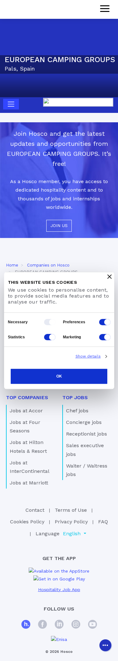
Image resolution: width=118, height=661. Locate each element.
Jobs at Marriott (29, 483)
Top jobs (75, 397)
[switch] (104, 322)
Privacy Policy (71, 522)
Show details (88, 356)
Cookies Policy (27, 522)
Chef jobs (77, 411)
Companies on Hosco (48, 265)
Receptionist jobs (86, 434)
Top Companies (27, 397)
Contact (34, 510)
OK (59, 376)
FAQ (103, 522)
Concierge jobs (84, 422)
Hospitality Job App (59, 589)
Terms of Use (71, 510)
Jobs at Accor (26, 411)
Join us (59, 225)
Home (12, 265)
